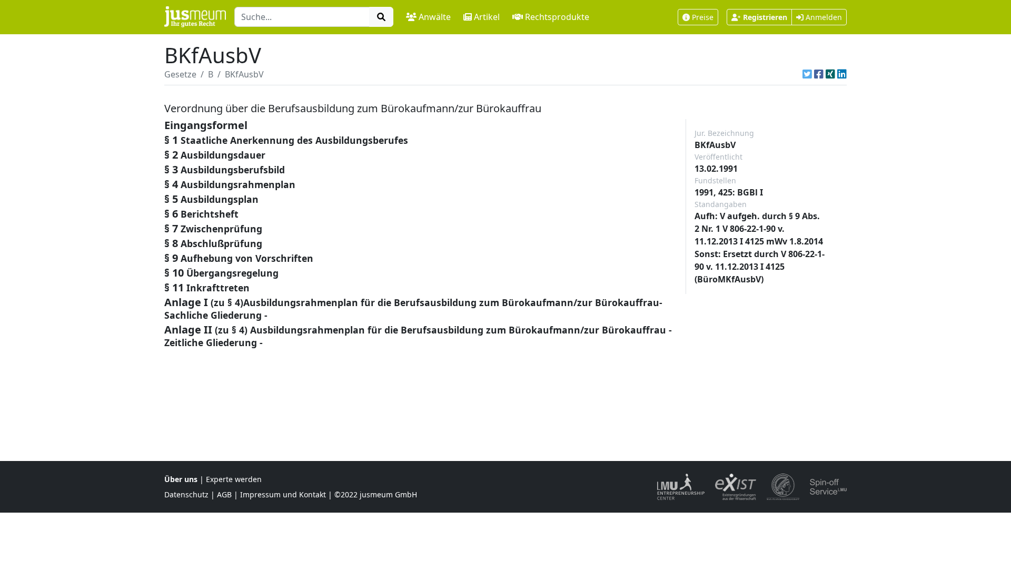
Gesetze (180, 74)
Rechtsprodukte (557, 17)
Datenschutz (186, 494)
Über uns (180, 479)
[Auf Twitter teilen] (807, 74)
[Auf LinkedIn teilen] (842, 74)
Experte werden (234, 479)
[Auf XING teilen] (830, 74)
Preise (702, 17)
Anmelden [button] (823, 17)
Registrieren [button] (765, 17)
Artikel (487, 17)
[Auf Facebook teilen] (819, 74)
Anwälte (435, 17)
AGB (224, 494)
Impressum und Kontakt (283, 494)
